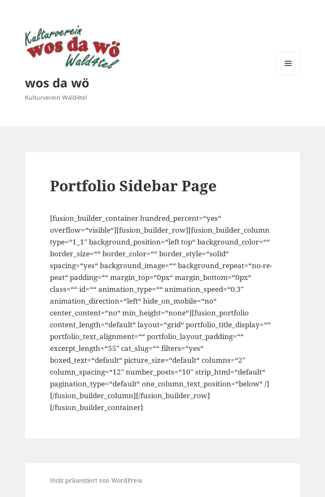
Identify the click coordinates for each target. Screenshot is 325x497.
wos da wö (57, 82)
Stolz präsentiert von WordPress (96, 480)
